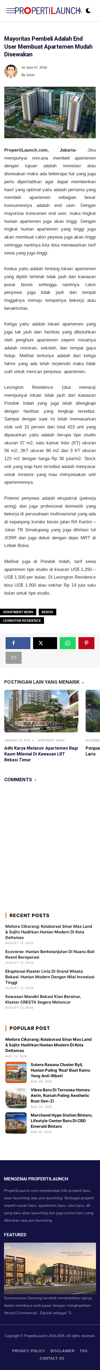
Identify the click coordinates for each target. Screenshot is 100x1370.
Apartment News (18, 612)
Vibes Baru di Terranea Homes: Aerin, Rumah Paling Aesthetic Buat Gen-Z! (60, 1095)
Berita (47, 612)
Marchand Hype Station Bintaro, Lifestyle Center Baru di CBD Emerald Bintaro (62, 1121)
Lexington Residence (22, 621)
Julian (30, 75)
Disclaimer (62, 1351)
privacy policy (28, 1351)
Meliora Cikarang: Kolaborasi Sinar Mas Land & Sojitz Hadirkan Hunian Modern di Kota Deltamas (48, 932)
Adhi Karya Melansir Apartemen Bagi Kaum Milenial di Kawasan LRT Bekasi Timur (41, 754)
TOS (84, 1351)
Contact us (52, 1358)
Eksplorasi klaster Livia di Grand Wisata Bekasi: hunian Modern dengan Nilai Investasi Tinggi (49, 977)
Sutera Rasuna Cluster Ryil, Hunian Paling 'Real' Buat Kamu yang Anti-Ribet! (60, 1070)
